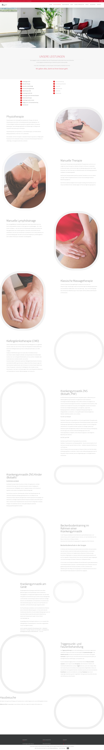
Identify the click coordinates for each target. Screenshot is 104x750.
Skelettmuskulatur (65, 654)
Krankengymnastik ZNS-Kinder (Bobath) (31, 95)
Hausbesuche (25, 104)
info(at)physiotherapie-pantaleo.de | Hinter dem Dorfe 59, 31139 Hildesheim (19, 1)
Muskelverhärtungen (88, 652)
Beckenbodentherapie (27, 97)
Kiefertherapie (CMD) (27, 90)
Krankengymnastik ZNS (27, 93)
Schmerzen (63, 656)
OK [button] (67, 748)
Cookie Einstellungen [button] (62, 748)
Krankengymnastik (26, 81)
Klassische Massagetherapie (28, 88)
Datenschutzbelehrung (53, 748)
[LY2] (77, 213)
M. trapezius (77, 663)
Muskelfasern (63, 672)
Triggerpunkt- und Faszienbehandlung (30, 102)
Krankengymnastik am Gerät (28, 100)
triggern (78, 665)
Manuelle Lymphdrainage (28, 86)
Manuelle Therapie (26, 83)
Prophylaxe (84, 672)
